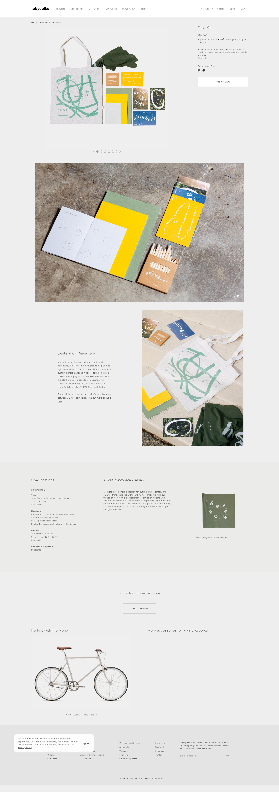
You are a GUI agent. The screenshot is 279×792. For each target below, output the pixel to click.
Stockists (52, 755)
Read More (203, 58)
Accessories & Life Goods (46, 22)
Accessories (77, 8)
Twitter (158, 755)
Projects (144, 8)
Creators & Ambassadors (92, 755)
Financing (123, 755)
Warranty (123, 751)
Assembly (124, 747)
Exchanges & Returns (129, 743)
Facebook (160, 747)
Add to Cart (223, 81)
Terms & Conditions (153, 778)
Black (77, 714)
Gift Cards (111, 8)
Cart (243, 8)
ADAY (117, 497)
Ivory (68, 714)
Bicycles (60, 8)
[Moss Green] (199, 70)
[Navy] (203, 70)
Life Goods (94, 8)
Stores (220, 8)
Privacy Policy (25, 747)
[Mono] (81, 671)
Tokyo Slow (128, 8)
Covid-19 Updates (128, 758)
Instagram (160, 743)
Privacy (138, 778)
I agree (85, 743)
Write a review (139, 608)
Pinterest (159, 751)
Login (232, 8)
